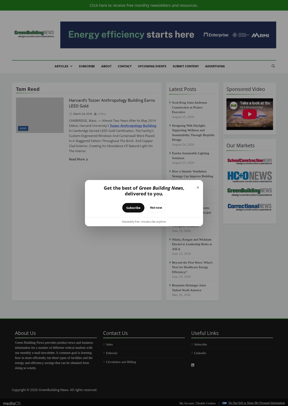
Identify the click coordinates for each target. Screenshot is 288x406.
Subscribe (133, 208)
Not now (156, 207)
